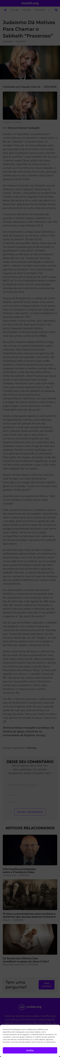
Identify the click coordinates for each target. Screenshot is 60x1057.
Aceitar (30, 1050)
